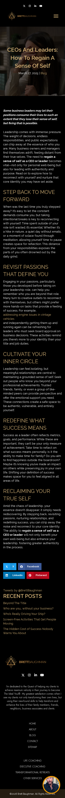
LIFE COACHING (32, 760)
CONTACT (32, 741)
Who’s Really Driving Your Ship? (24, 614)
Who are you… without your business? (28, 608)
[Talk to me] (51, 785)
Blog (44, 73)
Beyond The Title (14, 603)
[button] (24, 6)
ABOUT (32, 729)
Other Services (32, 778)
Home (32, 723)
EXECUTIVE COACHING (32, 766)
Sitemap (32, 747)
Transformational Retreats (32, 772)
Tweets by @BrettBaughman (22, 590)
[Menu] (56, 16)
